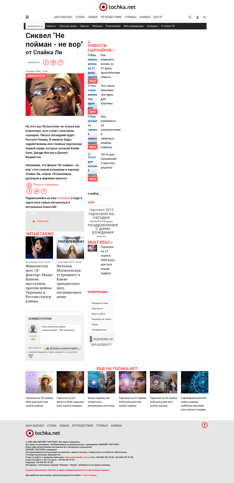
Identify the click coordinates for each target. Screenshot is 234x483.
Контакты (97, 308)
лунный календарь (101, 221)
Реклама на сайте (101, 319)
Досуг (158, 17)
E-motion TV (168, 26)
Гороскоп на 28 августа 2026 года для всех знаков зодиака (70, 402)
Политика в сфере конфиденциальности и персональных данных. (78, 470)
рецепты (101, 236)
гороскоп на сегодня (101, 215)
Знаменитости (35, 26)
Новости (51, 26)
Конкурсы (152, 26)
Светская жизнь (68, 26)
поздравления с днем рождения (103, 228)
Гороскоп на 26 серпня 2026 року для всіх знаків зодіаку (163, 402)
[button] (197, 17)
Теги (91, 202)
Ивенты (84, 26)
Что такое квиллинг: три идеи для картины (108, 94)
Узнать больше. (89, 475)
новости (42, 221)
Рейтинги (97, 26)
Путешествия (111, 17)
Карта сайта (98, 313)
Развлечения (113, 26)
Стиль (80, 17)
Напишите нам (100, 303)
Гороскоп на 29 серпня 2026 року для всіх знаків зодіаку (39, 402)
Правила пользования (36, 470)
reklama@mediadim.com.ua (77, 457)
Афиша (144, 17)
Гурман (130, 17)
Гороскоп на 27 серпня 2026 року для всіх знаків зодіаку (107, 260)
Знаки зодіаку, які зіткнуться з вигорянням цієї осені (101, 402)
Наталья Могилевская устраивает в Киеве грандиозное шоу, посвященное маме (69, 281)
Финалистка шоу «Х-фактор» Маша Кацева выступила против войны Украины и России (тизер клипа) (39, 283)
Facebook (63, 198)
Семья (93, 17)
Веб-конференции (134, 26)
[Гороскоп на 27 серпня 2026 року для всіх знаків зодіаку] (92, 248)
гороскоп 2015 (101, 209)
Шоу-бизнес (63, 17)
